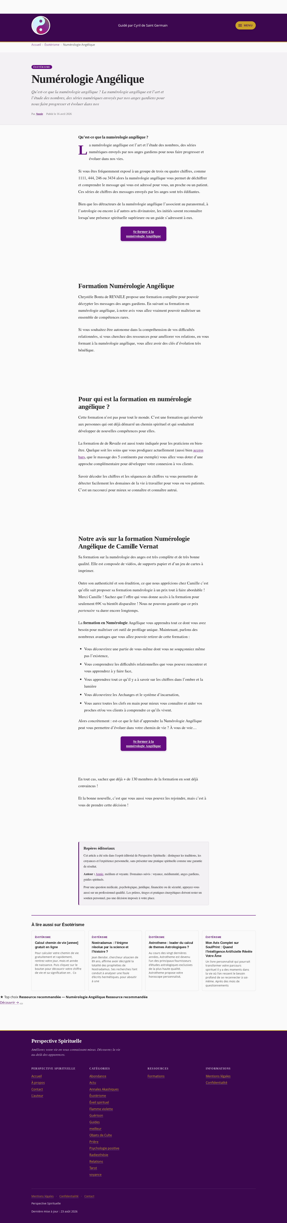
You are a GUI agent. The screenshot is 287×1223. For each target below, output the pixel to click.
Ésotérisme (52, 44)
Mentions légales (218, 1076)
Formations (156, 1076)
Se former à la (143, 234)
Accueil (36, 44)
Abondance (97, 1076)
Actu (92, 1082)
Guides (94, 1122)
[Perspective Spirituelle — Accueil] (40, 25)
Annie (39, 113)
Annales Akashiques (104, 1089)
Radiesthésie (98, 1155)
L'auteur (37, 1095)
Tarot (93, 1168)
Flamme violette (101, 1109)
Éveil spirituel (99, 1102)
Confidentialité (216, 1082)
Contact (37, 1089)
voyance (95, 1174)
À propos (38, 1082)
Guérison (96, 1115)
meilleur (95, 1129)
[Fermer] (21, 1003)
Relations (96, 1161)
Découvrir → (9, 1002)
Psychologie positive (104, 1148)
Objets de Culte (100, 1135)
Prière (93, 1142)
